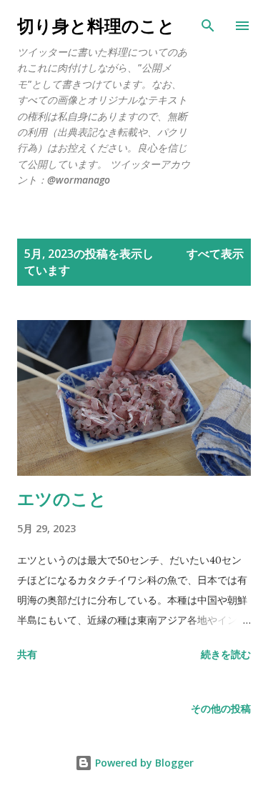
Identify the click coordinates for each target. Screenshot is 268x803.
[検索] (208, 25)
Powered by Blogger (143, 762)
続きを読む (226, 654)
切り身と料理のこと (96, 25)
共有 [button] (27, 654)
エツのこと (61, 498)
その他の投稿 (221, 708)
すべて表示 (215, 253)
